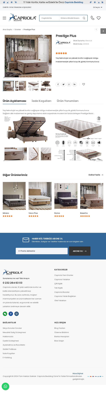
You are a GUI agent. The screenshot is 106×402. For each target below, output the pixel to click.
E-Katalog (7, 357)
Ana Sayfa (7, 29)
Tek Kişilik (58, 288)
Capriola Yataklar (62, 279)
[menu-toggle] (4, 18)
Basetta (84, 213)
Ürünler (17, 29)
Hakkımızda (8, 336)
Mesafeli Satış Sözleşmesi (14, 332)
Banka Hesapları (61, 336)
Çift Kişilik (58, 283)
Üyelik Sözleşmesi (11, 340)
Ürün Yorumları (68, 101)
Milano (6, 213)
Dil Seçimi (97, 7)
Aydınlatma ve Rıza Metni (14, 345)
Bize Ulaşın (59, 340)
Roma (57, 213)
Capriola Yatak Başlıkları (65, 296)
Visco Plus (33, 213)
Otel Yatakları (60, 300)
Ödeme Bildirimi (61, 332)
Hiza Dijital (78, 373)
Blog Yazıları (59, 328)
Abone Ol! (78, 251)
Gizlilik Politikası (9, 349)
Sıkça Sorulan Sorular (12, 328)
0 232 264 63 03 (12, 283)
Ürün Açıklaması (14, 101)
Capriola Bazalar (62, 292)
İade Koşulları (41, 101)
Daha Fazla (94, 175)
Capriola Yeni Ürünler (63, 275)
